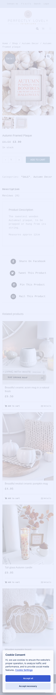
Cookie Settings (24, 670)
